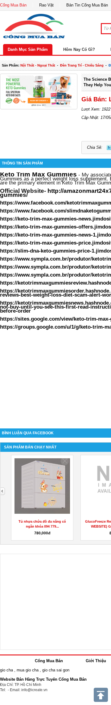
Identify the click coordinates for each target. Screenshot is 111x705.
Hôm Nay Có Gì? (79, 49)
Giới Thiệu (96, 660)
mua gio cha (28, 670)
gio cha (6, 670)
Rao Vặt (46, 5)
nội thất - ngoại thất (37, 65)
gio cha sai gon (55, 670)
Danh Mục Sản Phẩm (28, 49)
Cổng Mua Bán (13, 5)
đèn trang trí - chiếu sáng (82, 65)
